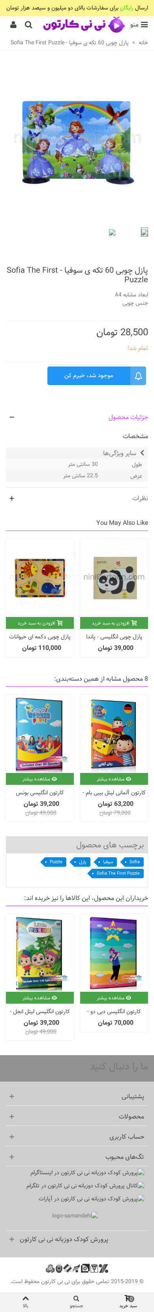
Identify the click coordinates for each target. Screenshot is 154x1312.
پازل (82, 862)
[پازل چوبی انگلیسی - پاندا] (114, 578)
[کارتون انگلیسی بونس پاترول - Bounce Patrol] (40, 734)
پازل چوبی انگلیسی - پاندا (114, 637)
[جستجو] (28, 24)
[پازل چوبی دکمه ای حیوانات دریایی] (40, 578)
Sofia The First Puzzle (118, 873)
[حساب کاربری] (13, 24)
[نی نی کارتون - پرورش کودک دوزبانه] (83, 25)
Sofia (135, 862)
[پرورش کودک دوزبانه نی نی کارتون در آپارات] (75, 1199)
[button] (18, 140)
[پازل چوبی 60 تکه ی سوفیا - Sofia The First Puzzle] (77, 217)
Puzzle (56, 862)
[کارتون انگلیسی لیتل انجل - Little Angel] (40, 953)
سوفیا (108, 862)
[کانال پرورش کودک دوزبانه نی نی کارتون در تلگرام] (75, 1186)
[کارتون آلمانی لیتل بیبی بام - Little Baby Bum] (114, 734)
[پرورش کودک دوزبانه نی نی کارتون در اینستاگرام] (75, 1173)
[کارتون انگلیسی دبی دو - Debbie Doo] (114, 953)
